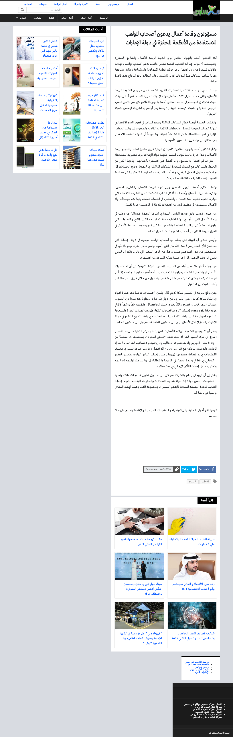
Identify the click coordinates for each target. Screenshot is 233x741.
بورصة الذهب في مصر (197, 662)
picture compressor (198, 664)
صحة (98, 4)
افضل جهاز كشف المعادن (208, 712)
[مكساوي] (206, 10)
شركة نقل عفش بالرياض (208, 706)
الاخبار (130, 4)
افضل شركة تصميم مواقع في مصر (203, 704)
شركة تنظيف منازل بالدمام (207, 717)
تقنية (51, 18)
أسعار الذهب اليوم (199, 669)
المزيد (23, 18)
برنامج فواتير (202, 667)
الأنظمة (205, 481)
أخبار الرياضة (60, 4)
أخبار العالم (86, 18)
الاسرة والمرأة (81, 4)
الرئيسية (104, 18)
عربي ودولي (114, 4)
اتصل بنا (28, 4)
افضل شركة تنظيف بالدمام (207, 709)
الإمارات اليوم (202, 672)
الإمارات (193, 481)
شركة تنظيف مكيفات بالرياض (206, 714)
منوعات (43, 4)
